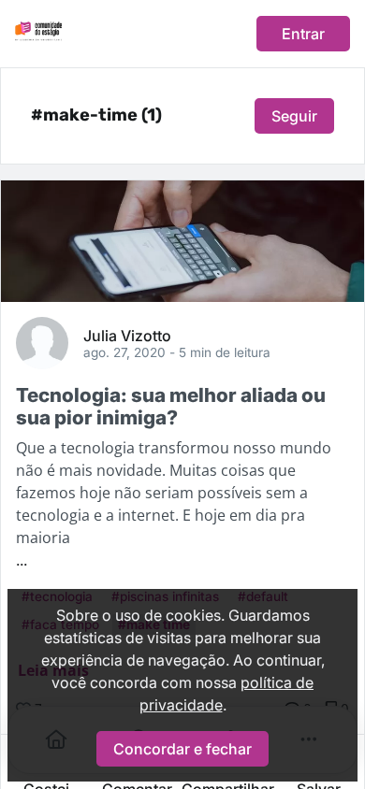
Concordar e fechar (182, 748)
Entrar (303, 33)
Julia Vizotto (127, 334)
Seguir (294, 116)
